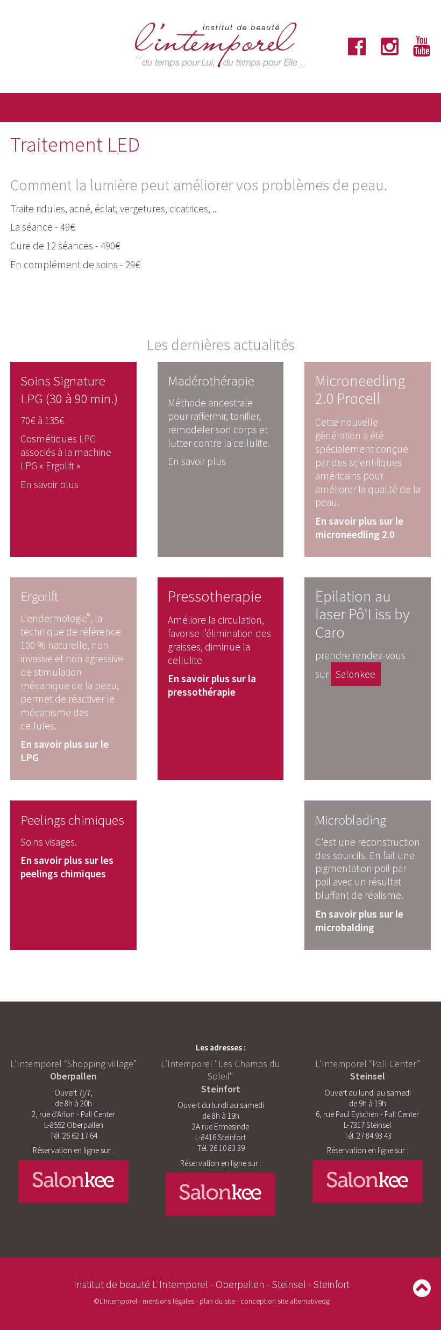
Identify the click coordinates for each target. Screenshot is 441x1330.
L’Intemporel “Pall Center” (367, 1069)
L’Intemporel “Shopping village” (73, 1063)
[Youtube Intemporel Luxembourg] (415, 46)
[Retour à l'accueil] (220, 66)
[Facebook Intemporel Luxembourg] (352, 46)
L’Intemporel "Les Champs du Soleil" (220, 1076)
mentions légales (168, 1301)
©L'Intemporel (115, 1301)
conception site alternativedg (285, 1301)
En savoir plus (49, 484)
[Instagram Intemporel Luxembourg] (382, 46)
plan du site (217, 1301)
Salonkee (355, 674)
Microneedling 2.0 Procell (360, 389)
